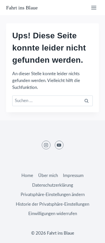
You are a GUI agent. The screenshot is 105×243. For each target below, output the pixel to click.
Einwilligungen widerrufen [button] (52, 214)
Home (27, 175)
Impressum (73, 175)
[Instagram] (46, 145)
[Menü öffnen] (93, 7)
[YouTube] (59, 145)
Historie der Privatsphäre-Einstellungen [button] (52, 204)
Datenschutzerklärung (52, 185)
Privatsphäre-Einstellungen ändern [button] (53, 194)
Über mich (48, 175)
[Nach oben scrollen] (92, 235)
